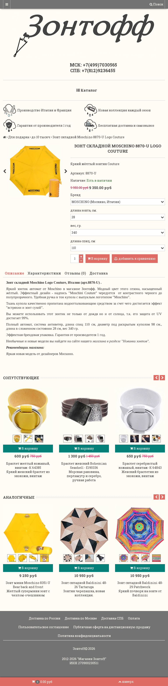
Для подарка (18, 137)
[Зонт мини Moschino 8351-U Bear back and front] (28, 530)
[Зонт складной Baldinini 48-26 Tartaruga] (84, 530)
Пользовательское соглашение (43, 627)
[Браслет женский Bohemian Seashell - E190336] (84, 411)
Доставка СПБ (112, 618)
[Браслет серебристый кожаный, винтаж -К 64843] (140, 411)
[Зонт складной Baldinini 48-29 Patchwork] (140, 530)
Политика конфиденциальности (84, 636)
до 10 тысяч (41, 137)
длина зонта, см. (83, 210)
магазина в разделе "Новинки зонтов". (121, 341)
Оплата (133, 618)
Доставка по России (44, 618)
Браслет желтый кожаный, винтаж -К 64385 (28, 465)
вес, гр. (75, 226)
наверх (128, 681)
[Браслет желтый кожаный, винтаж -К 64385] (28, 411)
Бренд (75, 195)
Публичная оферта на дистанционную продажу (111, 627)
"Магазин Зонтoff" (91, 659)
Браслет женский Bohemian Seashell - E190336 (84, 465)
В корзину (29, 448)
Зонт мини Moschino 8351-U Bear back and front (28, 585)
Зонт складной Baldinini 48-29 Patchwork (140, 585)
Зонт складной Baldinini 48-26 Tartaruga (84, 585)
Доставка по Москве (80, 618)
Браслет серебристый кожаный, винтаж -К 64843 (140, 465)
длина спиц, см (82, 241)
